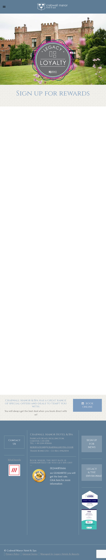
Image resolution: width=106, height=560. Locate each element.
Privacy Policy (13, 554)
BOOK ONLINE (87, 405)
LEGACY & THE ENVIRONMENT (94, 472)
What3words (14, 459)
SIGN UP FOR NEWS (92, 444)
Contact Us (14, 442)
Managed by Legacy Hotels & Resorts (59, 554)
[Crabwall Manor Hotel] (53, 6)
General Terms (30, 554)
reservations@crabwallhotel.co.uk (51, 447)
